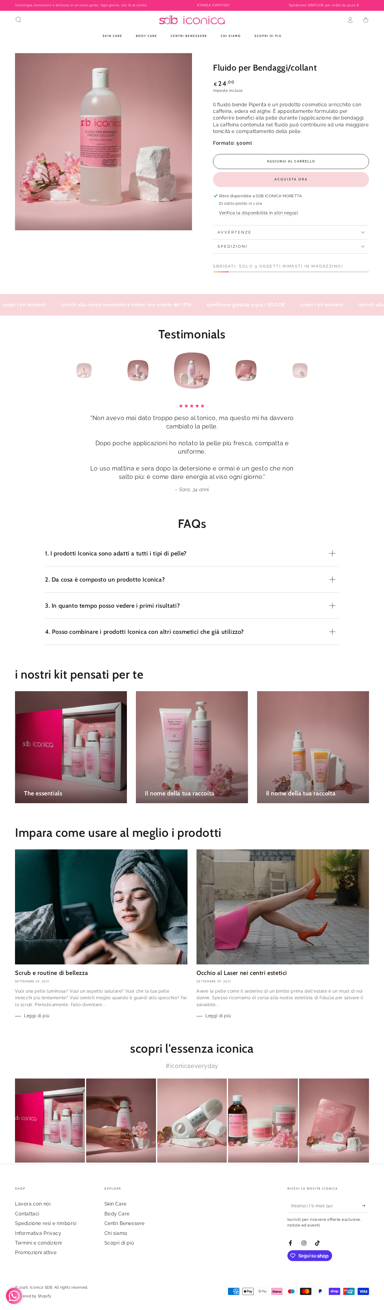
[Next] (314, 371)
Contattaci (27, 1214)
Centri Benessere (124, 1223)
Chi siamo (116, 1233)
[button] (18, 19)
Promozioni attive (35, 1252)
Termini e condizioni (38, 1243)
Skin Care (115, 1204)
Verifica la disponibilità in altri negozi (258, 212)
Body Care (117, 1214)
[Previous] (70, 371)
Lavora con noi (32, 1204)
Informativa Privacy (38, 1233)
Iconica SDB (41, 1287)
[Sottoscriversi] (365, 1205)
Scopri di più (119, 1243)
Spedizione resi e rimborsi (45, 1223)
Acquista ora (291, 179)
